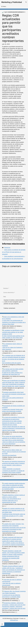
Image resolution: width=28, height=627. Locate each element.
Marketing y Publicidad (11, 2)
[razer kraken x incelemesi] (14, 626)
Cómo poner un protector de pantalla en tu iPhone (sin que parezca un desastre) (13, 252)
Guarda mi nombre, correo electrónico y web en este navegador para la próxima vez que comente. (15, 301)
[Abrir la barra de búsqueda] (26, 2)
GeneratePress (14, 620)
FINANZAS (7, 247)
